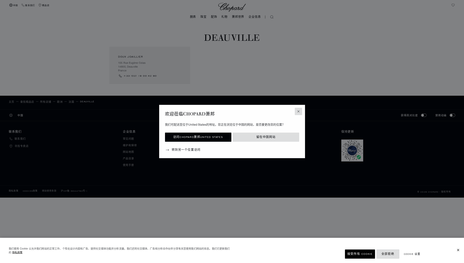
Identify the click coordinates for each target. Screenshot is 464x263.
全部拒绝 (387, 254)
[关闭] (458, 250)
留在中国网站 (266, 137)
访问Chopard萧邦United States (198, 137)
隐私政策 (17, 252)
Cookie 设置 (412, 254)
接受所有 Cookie (360, 254)
